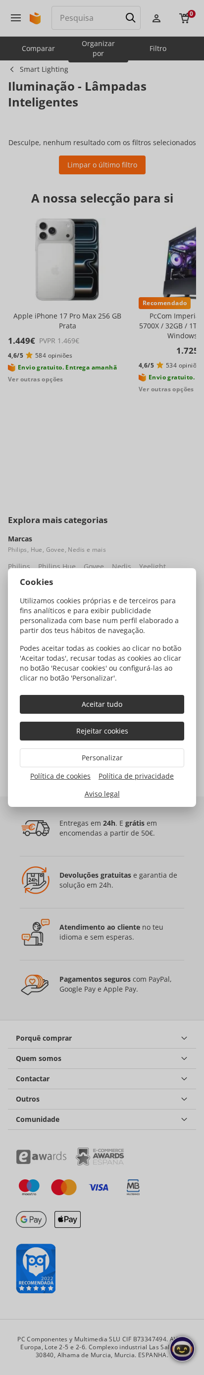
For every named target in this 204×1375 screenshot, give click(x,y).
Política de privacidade (136, 776)
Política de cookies (60, 776)
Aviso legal (102, 793)
